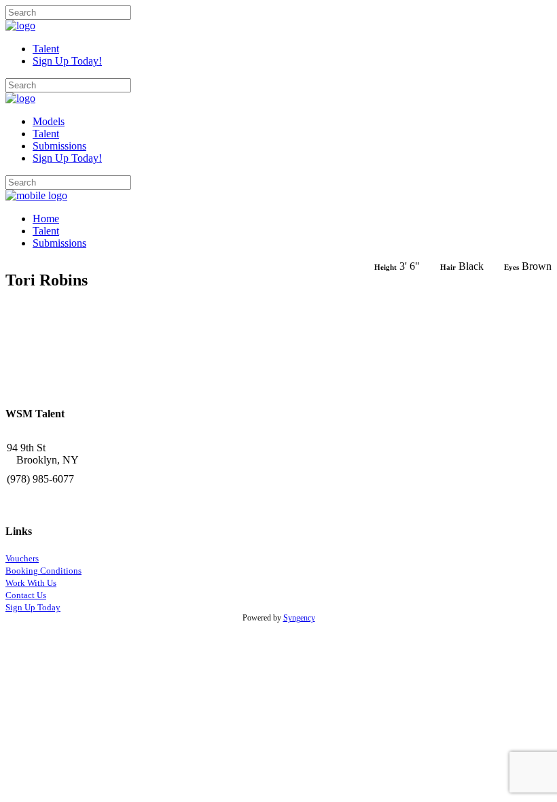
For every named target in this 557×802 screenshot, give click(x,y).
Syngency (299, 618)
